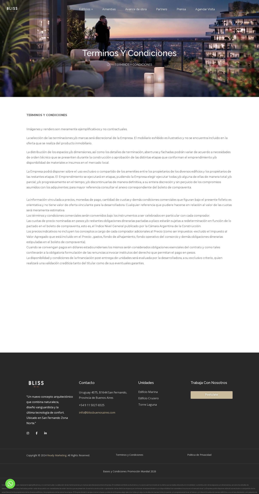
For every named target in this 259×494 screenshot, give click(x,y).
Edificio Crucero (148, 398)
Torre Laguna (147, 405)
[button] (211, 395)
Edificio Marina (148, 392)
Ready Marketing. (57, 455)
